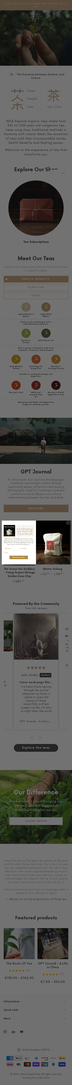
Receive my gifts (19, 557)
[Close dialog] (68, 522)
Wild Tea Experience (10, 541)
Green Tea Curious (25, 541)
